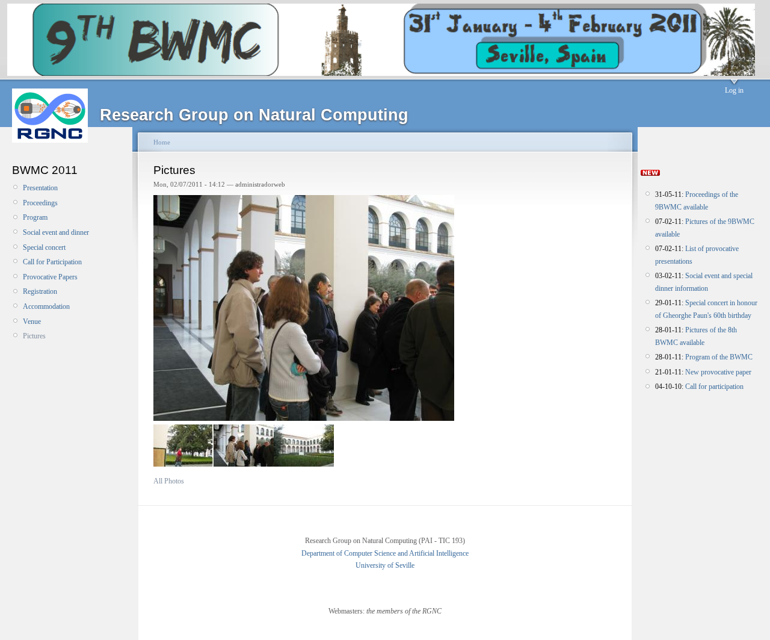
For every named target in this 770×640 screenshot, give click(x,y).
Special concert (44, 247)
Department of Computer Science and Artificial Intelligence (385, 553)
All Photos (168, 481)
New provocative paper (718, 372)
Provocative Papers (50, 277)
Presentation (40, 188)
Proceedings (40, 203)
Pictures (34, 336)
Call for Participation (52, 262)
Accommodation (46, 306)
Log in (734, 90)
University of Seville (385, 565)
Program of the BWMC (719, 357)
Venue (32, 321)
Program (35, 217)
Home (161, 142)
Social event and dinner (56, 232)
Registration (40, 291)
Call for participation (714, 386)
